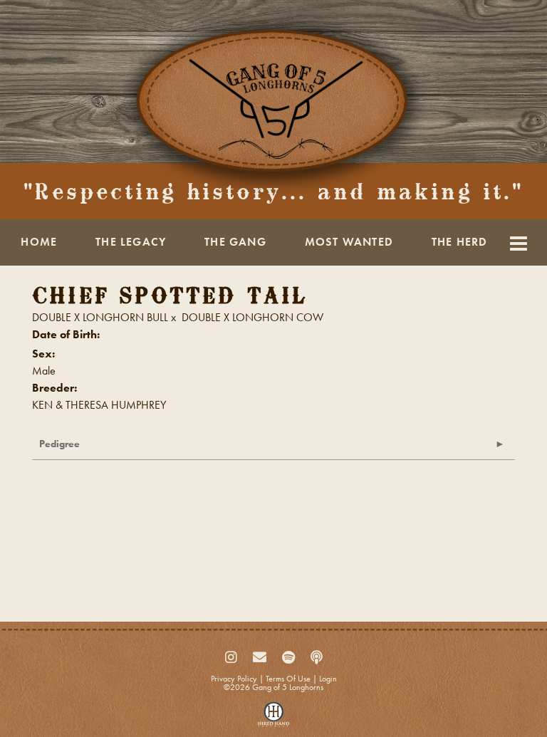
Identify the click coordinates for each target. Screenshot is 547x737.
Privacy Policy (234, 678)
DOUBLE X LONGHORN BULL (100, 317)
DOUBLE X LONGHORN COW (252, 317)
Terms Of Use (288, 678)
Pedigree (59, 443)
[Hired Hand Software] (274, 717)
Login (328, 678)
